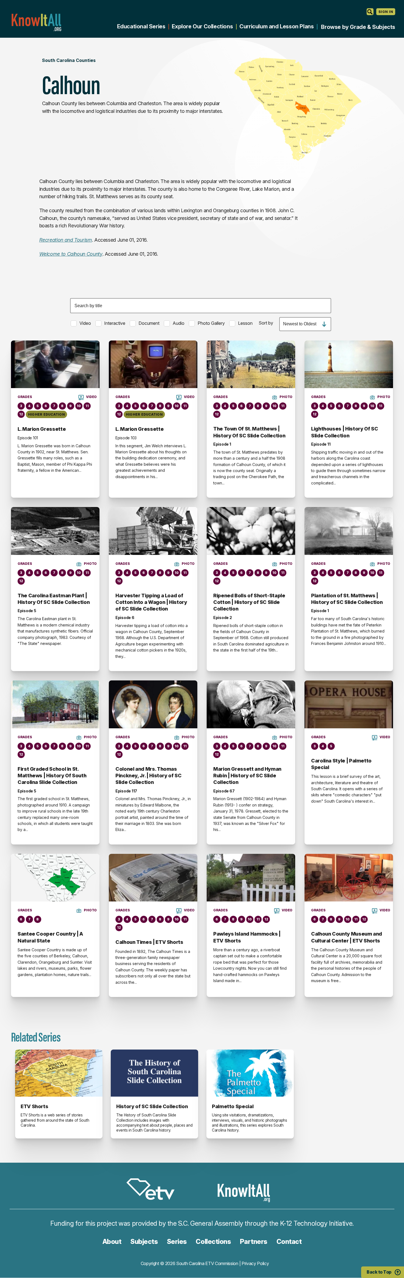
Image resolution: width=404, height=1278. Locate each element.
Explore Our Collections (202, 26)
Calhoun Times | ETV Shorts (149, 942)
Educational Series (141, 26)
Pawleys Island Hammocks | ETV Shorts (247, 937)
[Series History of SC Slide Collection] (154, 1073)
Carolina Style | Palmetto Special (341, 764)
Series (177, 1242)
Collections (213, 1242)
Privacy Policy (255, 1263)
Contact (289, 1242)
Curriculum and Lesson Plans (276, 26)
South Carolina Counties (69, 60)
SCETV (153, 1190)
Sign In (385, 12)
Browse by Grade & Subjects (358, 27)
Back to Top (379, 1272)
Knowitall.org (36, 22)
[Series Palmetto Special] (250, 1073)
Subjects (144, 1242)
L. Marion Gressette (42, 429)
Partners (253, 1242)
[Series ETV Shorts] (59, 1073)
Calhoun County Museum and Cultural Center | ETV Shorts (346, 937)
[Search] (370, 11)
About (112, 1242)
